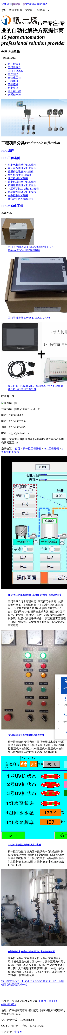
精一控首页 (14, 64)
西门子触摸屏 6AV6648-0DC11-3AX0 (29, 317)
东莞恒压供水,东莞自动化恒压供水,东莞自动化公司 (31, 951)
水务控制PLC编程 (18, 195)
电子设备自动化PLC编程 (22, 168)
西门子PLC (14, 67)
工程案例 (13, 81)
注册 (9, 4)
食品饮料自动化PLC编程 (22, 192)
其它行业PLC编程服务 (21, 198)
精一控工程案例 (32, 448)
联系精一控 (14, 94)
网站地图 (42, 4)
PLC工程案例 (10, 158)
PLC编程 (13, 74)
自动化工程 (14, 77)
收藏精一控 (19, 4)
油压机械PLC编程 (18, 178)
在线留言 (31, 4)
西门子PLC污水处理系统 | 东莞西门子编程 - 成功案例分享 (35, 595)
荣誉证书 (13, 84)
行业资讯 (13, 87)
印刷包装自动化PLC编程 (22, 164)
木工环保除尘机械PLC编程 (23, 188)
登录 (4, 4)
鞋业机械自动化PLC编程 (22, 181)
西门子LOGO (15, 70)
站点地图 (9, 984)
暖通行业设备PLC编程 (21, 171)
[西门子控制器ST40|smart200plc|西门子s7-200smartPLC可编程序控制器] (17, 243)
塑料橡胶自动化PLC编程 (22, 185)
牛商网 (18, 1031)
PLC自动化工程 (12, 206)
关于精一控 (14, 91)
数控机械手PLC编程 (19, 175)
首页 (17, 448)
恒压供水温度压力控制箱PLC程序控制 (26, 735)
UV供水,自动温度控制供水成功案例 (24, 844)
